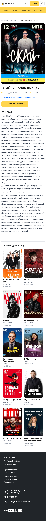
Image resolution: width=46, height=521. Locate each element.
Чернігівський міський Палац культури (19, 97)
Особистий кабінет (12, 461)
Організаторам (10, 479)
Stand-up (38, 10)
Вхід (35, 3)
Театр (5, 10)
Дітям (14, 10)
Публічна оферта (11, 470)
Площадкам (9, 482)
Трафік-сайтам (10, 476)
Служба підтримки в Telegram (17, 502)
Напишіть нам (10, 464)
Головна (4, 20)
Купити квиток (16, 104)
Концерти (26, 10)
